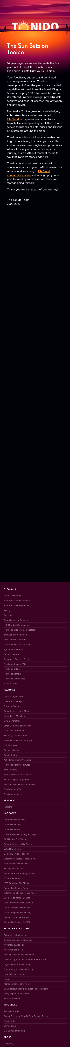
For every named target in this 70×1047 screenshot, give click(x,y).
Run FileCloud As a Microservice (19, 784)
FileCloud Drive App (13, 701)
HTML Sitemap (11, 683)
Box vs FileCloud (12, 654)
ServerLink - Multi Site (14, 716)
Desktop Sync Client (13, 696)
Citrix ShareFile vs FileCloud (17, 644)
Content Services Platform (16, 854)
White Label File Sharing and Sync (20, 873)
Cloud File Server (12, 829)
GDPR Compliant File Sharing (17, 907)
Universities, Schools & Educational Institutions (26, 989)
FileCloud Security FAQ (15, 664)
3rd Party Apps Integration (16, 779)
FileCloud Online (12, 669)
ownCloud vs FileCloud (15, 639)
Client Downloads (12, 595)
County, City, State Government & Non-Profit (25, 959)
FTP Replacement (12, 878)
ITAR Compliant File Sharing (17, 883)
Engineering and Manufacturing (19, 969)
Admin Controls (11, 755)
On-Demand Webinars (14, 1031)
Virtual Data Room (12, 849)
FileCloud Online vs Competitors (19, 630)
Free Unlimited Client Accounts (18, 902)
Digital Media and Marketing (17, 964)
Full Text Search (11, 745)
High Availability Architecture (17, 774)
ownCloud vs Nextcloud (15, 635)
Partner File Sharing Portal (16, 888)
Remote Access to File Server (18, 844)
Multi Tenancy (10, 769)
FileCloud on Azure (13, 794)
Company (8, 1043)
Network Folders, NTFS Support (19, 740)
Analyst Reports (11, 1011)
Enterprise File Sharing (14, 819)
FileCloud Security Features (17, 765)
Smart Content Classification (17, 726)
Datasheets (9, 1021)
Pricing (7, 610)
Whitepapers (10, 1026)
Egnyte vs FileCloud (13, 649)
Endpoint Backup (12, 706)
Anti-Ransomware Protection (17, 760)
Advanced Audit (11, 750)
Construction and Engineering (18, 940)
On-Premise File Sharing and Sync (20, 834)
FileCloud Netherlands (14, 678)
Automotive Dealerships (15, 935)
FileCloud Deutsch (12, 674)
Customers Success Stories (17, 659)
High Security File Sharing (16, 863)
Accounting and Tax (13, 950)
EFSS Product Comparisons (17, 625)
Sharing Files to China (14, 868)
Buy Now (8, 615)
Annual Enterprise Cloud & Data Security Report (26, 1016)
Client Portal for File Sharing (17, 898)
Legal (6, 979)
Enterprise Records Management (19, 859)
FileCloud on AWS (12, 789)
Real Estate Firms (12, 998)
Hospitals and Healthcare (16, 974)
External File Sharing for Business (20, 893)
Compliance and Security (16, 620)
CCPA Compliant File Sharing (17, 912)
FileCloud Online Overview (16, 605)
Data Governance (12, 721)
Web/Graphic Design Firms (16, 993)
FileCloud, (13, 119)
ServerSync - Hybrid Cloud (16, 711)
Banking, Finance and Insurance (19, 954)
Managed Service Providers (17, 984)
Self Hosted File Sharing (15, 839)
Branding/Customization (15, 735)
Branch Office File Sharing (16, 917)
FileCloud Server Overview (17, 600)
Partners (8, 807)
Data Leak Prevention (14, 730)
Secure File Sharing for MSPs (18, 922)
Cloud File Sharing (12, 824)
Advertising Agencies (14, 945)
